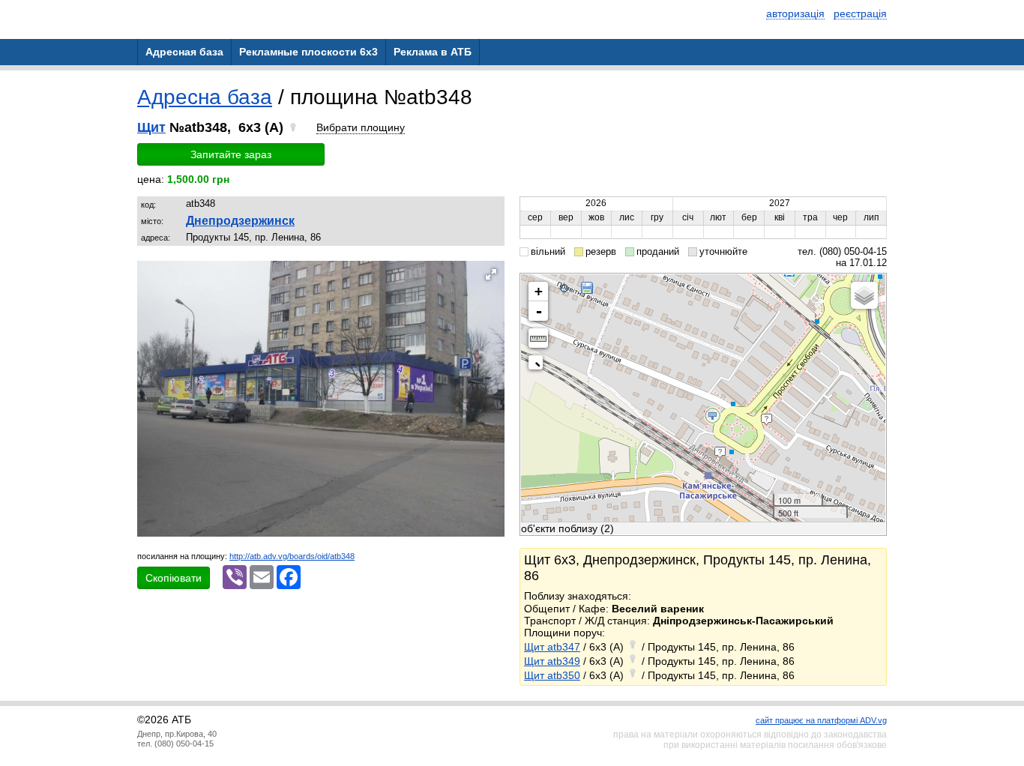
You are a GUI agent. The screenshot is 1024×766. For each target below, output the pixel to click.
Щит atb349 (552, 661)
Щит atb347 (552, 647)
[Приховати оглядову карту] (538, 365)
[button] (491, 274)
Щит (151, 127)
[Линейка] (538, 338)
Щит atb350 (552, 675)
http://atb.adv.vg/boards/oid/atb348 (292, 556)
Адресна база (204, 97)
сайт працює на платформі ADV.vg (821, 720)
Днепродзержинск (240, 220)
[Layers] (864, 295)
